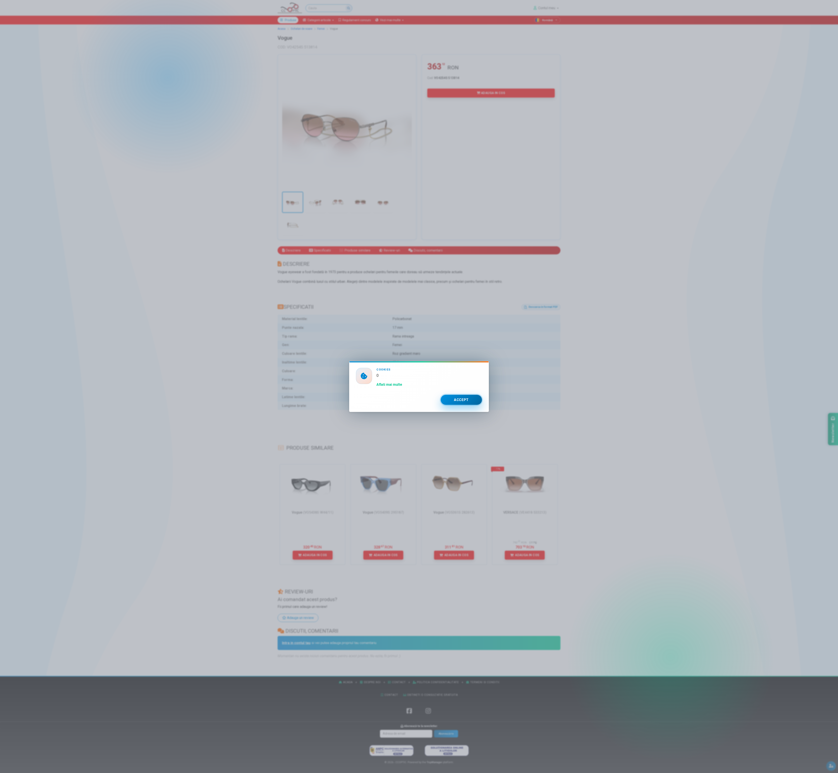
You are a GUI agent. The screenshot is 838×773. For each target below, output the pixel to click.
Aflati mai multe (389, 384)
